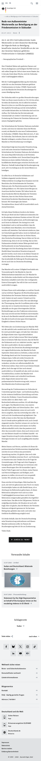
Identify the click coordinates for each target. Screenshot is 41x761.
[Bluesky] (14, 647)
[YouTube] (21, 653)
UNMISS (29, 53)
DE (3, 3)
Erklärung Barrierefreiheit (10, 752)
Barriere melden (7, 748)
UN (26, 275)
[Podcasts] (28, 653)
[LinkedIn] (14, 653)
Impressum (5, 742)
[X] (21, 647)
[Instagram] (28, 647)
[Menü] (37, 3)
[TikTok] (35, 647)
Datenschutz (6, 745)
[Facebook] (6, 647)
